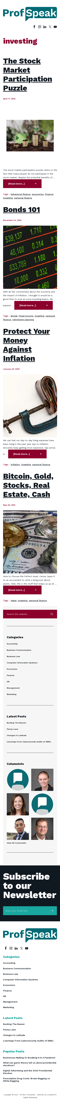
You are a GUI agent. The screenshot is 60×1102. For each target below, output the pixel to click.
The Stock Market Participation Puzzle (27, 74)
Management (13, 688)
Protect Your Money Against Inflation (26, 345)
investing (8, 198)
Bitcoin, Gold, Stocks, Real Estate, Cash (28, 485)
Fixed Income (26, 316)
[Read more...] (24, 185)
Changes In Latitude (16, 735)
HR (8, 682)
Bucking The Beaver (16, 723)
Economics (12, 669)
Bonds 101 (21, 209)
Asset (13, 600)
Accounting (12, 644)
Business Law (13, 656)
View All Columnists (16, 843)
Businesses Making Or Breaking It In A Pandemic (29, 1057)
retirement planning (23, 319)
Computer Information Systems (22, 663)
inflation (15, 464)
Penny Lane (12, 729)
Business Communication (19, 650)
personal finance (23, 198)
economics (38, 194)
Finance (49, 194)
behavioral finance (20, 194)
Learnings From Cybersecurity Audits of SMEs (29, 742)
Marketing (11, 694)
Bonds (14, 316)
